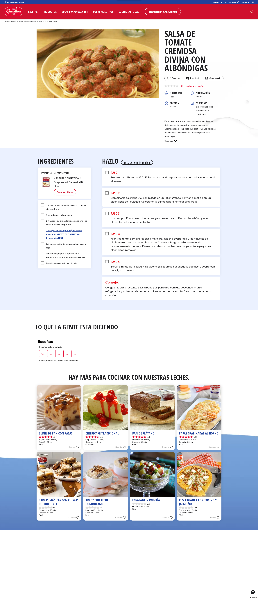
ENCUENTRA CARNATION (163, 12)
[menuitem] (32, 12)
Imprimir (195, 78)
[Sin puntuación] (172, 86)
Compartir (215, 78)
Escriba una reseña (194, 86)
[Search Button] (252, 11)
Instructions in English (137, 162)
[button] (170, 141)
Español (216, 2)
